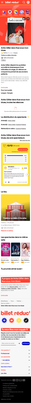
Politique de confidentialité (10, 385)
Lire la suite (4, 87)
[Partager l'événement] (24, 18)
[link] (4, 13)
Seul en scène (14, 287)
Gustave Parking (21, 124)
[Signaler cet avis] (8, 182)
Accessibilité (6, 394)
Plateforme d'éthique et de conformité (13, 392)
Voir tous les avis (25, 140)
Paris (19, 288)
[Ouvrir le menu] (3, 2)
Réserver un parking (7, 230)
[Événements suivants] (29, 253)
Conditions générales (8, 383)
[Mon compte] (28, 2)
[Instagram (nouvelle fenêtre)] (19, 320)
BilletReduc (4, 301)
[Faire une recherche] (24, 2)
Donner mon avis (22, 149)
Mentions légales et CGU (9, 387)
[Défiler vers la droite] (29, 13)
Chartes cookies (7, 389)
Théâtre (19, 301)
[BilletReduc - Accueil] (12, 2)
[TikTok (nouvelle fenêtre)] (26, 320)
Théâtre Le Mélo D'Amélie (8, 55)
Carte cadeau (5, 363)
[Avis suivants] (27, 174)
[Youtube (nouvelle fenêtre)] (11, 320)
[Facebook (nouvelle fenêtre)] (4, 320)
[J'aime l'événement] (28, 18)
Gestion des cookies (8, 396)
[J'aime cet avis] (5, 182)
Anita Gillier (11, 120)
